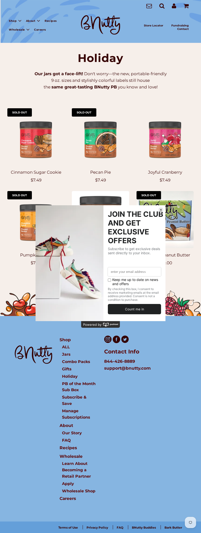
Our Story (72, 432)
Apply (68, 483)
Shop (65, 339)
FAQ (66, 440)
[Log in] (174, 5)
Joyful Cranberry (165, 172)
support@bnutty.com (127, 368)
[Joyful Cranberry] (165, 136)
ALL (66, 346)
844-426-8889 (119, 361)
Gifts (67, 368)
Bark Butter (173, 527)
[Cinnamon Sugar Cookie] (35, 136)
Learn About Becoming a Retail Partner (76, 470)
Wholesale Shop (78, 490)
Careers (40, 29)
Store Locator (153, 25)
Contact (183, 29)
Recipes (51, 21)
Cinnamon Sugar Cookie (36, 172)
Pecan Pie (100, 172)
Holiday (70, 376)
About (66, 425)
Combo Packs (76, 361)
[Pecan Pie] (100, 136)
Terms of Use (68, 527)
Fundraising (180, 25)
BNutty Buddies (144, 527)
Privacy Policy (97, 527)
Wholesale (71, 456)
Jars (66, 354)
